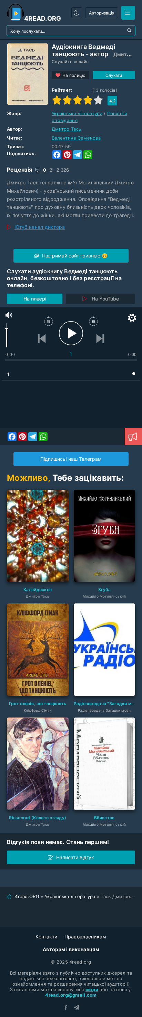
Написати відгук (75, 857)
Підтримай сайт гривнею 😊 (74, 255)
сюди (91, 989)
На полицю (74, 75)
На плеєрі (34, 299)
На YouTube (105, 299)
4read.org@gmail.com (71, 995)
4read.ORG (27, 896)
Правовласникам (85, 936)
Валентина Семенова (76, 138)
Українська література (77, 113)
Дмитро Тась (66, 129)
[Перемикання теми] (77, 13)
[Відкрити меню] (128, 13)
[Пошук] (130, 31)
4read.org (42, 18)
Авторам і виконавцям (71, 949)
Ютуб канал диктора (39, 227)
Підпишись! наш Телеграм (71, 459)
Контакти (46, 936)
